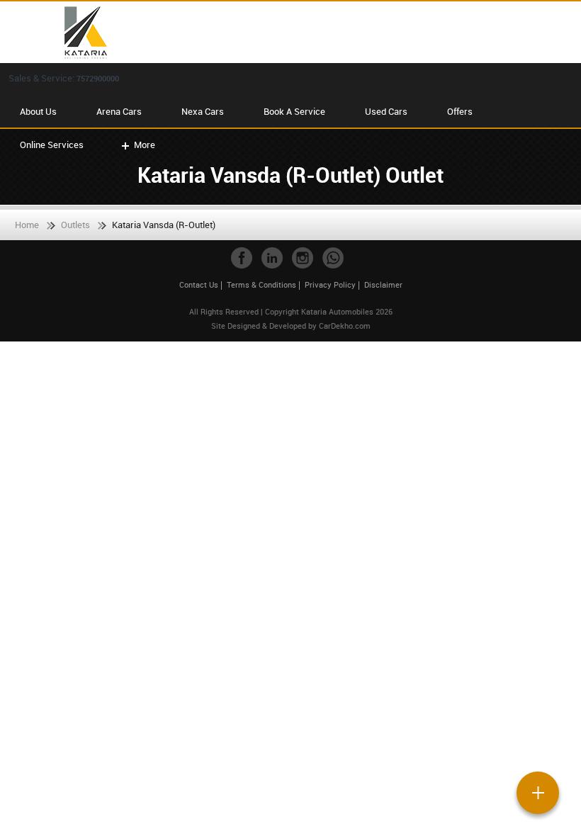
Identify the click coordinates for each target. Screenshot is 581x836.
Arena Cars (119, 111)
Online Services (52, 144)
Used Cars (386, 111)
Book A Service (294, 111)
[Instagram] (302, 258)
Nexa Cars (202, 111)
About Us (38, 111)
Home (27, 224)
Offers (460, 111)
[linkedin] (272, 258)
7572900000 (98, 78)
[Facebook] (241, 258)
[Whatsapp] (333, 258)
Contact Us (198, 284)
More (144, 144)
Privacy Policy (330, 284)
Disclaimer (383, 284)
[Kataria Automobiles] (297, 32)
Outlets (75, 224)
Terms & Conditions (261, 284)
